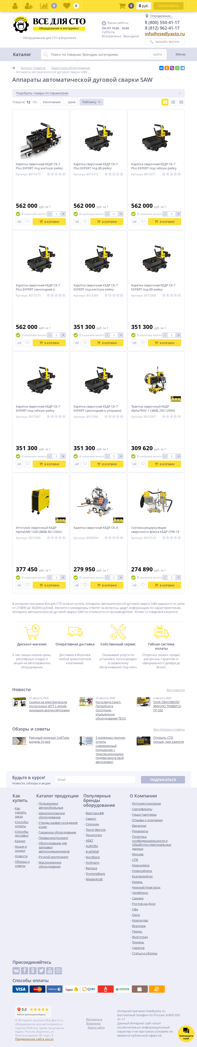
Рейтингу (89, 102)
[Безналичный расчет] (157, 989)
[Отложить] (27, 221)
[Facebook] (24, 970)
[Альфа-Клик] (106, 989)
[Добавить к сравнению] (19, 221)
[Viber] (172, 68)
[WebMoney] (54, 989)
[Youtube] (49, 970)
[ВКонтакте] (161, 68)
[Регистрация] (29, 6)
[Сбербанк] (123, 989)
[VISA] (20, 989)
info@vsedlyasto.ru (165, 34)
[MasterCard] (37, 989)
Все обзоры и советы (169, 729)
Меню (181, 54)
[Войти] (15, 6)
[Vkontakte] (16, 970)
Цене (71, 102)
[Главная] (13, 68)
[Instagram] (58, 970)
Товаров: (18, 102)
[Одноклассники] (167, 68)
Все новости (176, 690)
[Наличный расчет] (140, 989)
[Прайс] (181, 102)
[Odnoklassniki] (33, 970)
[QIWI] (89, 989)
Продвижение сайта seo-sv (34, 1039)
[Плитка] (164, 102)
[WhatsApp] (177, 68)
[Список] (173, 102)
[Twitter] (41, 970)
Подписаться (163, 779)
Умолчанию (52, 102)
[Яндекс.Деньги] (72, 989)
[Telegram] (182, 68)
